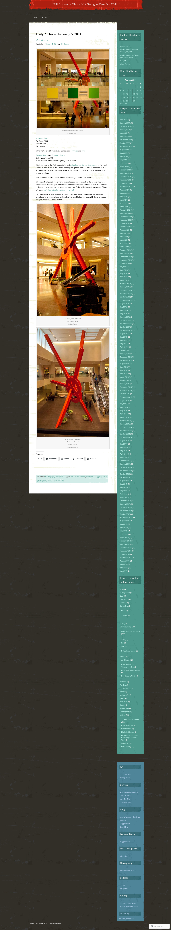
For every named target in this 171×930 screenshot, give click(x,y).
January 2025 (125, 123)
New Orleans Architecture (130, 670)
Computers (124, 606)
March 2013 (124, 497)
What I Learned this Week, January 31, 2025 (129, 50)
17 (120, 97)
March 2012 (124, 537)
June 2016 (124, 367)
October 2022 (125, 143)
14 (134, 94)
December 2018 (126, 290)
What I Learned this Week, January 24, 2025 (129, 56)
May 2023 (123, 133)
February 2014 (125, 460)
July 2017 (123, 337)
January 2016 (125, 384)
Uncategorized (125, 711)
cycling (122, 623)
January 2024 (125, 129)
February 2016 (125, 380)
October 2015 (125, 394)
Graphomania (126, 728)
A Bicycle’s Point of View (129, 792)
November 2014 (126, 430)
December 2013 (126, 467)
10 (120, 94)
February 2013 (125, 500)
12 (127, 94)
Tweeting (124, 913)
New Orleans (124, 660)
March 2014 (124, 457)
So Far (44, 17)
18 (124, 97)
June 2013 (124, 487)
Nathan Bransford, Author (129, 906)
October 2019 (125, 263)
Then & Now (124, 708)
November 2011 (126, 551)
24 (120, 101)
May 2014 (123, 450)
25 (124, 101)
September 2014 (126, 437)
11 (124, 94)
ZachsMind (124, 827)
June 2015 (124, 407)
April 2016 (123, 373)
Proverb (75, 150)
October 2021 (125, 183)
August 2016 (124, 363)
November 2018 (126, 293)
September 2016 (126, 360)
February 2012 (125, 541)
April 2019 (123, 277)
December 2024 (126, 126)
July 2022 (123, 153)
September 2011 (126, 557)
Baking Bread (125, 592)
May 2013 (123, 490)
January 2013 (125, 504)
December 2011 (126, 547)
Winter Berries (125, 64)
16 (141, 94)
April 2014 (123, 454)
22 (137, 97)
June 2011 (124, 567)
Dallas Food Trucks (128, 651)
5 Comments (59, 480)
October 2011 (125, 554)
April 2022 (123, 163)
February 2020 (125, 250)
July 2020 (123, 233)
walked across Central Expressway (83, 165)
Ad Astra (42, 40)
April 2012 (123, 534)
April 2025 (123, 119)
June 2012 (124, 527)
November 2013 (126, 470)
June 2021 (124, 196)
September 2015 (126, 397)
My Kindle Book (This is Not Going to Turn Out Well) (129, 737)
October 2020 (125, 223)
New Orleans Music (128, 676)
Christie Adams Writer (128, 903)
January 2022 (125, 173)
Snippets (124, 743)
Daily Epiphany (125, 627)
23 (141, 97)
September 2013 (126, 477)
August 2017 (124, 333)
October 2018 (125, 297)
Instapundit (124, 888)
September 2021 (126, 186)
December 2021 (126, 176)
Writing (122, 715)
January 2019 (125, 287)
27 (130, 101)
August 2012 (124, 521)
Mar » (126, 104)
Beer (121, 596)
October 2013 (125, 474)
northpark (90, 476)
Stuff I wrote (125, 746)
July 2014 (123, 444)
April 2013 (123, 494)
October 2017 (125, 327)
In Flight (123, 60)
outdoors (123, 681)
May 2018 (123, 313)
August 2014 (124, 440)
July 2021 (123, 193)
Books (122, 602)
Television (123, 701)
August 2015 (124, 400)
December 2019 (126, 256)
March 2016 (124, 377)
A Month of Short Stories (130, 719)
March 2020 (124, 246)
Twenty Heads (125, 777)
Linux (123, 610)
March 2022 (124, 166)
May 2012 (123, 531)
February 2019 (125, 283)
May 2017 (123, 343)
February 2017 (125, 350)
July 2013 (123, 484)
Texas (50, 480)
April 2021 (123, 203)
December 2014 (126, 427)
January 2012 (125, 544)
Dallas (76, 476)
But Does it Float (126, 774)
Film (121, 643)
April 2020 (123, 243)
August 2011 (124, 561)
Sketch (122, 698)
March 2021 (124, 206)
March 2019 (124, 280)
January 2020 (125, 253)
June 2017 (124, 340)
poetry (122, 691)
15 (137, 94)
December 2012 (126, 507)
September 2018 (126, 300)
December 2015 (126, 387)
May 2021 (123, 200)
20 (130, 97)
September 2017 (126, 330)
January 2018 (125, 317)
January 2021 (125, 213)
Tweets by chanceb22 (126, 918)
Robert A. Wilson (58, 155)
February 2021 (125, 210)
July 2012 (123, 524)
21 (134, 97)
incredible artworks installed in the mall (59, 190)
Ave (83, 150)
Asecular (123, 820)
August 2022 (124, 150)
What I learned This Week (130, 631)
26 (127, 101)
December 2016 (126, 357)
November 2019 (126, 260)
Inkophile (123, 856)
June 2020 (124, 236)
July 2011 (123, 564)
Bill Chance (60, 4)
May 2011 (123, 571)
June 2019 (124, 270)
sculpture (59, 476)
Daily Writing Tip (127, 725)
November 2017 (126, 323)
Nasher (82, 476)
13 (130, 94)
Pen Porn (123, 685)
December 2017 (126, 320)
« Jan (121, 104)
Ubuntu (125, 615)
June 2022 (124, 156)
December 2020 (126, 216)
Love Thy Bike (125, 799)
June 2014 (124, 447)
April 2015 (123, 414)
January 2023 (125, 136)
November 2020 (126, 220)
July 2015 (123, 404)
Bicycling (123, 599)
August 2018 (124, 303)
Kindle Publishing (127, 732)
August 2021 (124, 190)
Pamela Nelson (42, 155)
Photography (50, 476)
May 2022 (123, 160)
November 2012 (126, 511)
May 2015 (123, 410)
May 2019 (123, 273)
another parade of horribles (130, 817)
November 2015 (126, 390)
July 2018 (123, 307)
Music (122, 656)
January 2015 (125, 424)
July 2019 (123, 267)
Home (34, 17)
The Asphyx (124, 46)
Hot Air (122, 885)
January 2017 (125, 353)
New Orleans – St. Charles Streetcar (127, 665)
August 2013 (124, 480)
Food (122, 646)
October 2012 (125, 514)
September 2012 (126, 517)
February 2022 (125, 170)
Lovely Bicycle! (125, 802)
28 (134, 101)
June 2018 (124, 310)
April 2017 (123, 347)
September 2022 (126, 146)
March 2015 (124, 417)
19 (127, 97)
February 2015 (125, 420)
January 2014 (125, 464)
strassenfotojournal (127, 870)
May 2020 (123, 240)
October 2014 (125, 434)
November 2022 (126, 140)
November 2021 (126, 180)
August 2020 (124, 230)
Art (72, 476)
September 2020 (126, 226)
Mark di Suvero (42, 138)
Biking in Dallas (125, 795)
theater (122, 705)
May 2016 (123, 370)
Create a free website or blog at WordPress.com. (45, 924)
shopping (98, 476)
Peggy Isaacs (125, 823)
